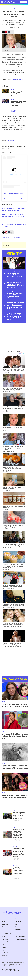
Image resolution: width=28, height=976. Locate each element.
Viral (14, 810)
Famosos (14, 8)
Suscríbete (23, 2)
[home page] (10, 2)
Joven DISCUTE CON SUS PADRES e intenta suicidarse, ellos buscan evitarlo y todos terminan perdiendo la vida (19, 833)
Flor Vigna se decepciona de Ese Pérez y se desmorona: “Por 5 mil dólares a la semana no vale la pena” (18, 871)
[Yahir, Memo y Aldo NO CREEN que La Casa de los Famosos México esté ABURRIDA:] (7, 853)
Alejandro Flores (16, 878)
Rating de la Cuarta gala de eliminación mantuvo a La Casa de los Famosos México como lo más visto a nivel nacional (15, 284)
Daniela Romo (16, 238)
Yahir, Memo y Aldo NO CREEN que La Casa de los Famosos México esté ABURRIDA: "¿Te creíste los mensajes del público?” (18, 852)
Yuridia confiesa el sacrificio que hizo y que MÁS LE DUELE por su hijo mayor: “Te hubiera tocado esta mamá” (15, 305)
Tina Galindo (6, 238)
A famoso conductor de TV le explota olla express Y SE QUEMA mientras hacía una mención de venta (19, 815)
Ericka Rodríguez (16, 821)
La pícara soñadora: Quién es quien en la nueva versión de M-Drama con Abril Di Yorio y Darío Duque (15, 274)
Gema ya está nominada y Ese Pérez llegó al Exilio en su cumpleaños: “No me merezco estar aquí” (18, 93)
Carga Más (14, 111)
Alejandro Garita (17, 27)
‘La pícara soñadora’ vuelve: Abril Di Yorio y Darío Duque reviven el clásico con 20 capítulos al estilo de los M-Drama (15, 316)
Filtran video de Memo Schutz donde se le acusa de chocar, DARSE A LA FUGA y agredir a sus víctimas (14, 295)
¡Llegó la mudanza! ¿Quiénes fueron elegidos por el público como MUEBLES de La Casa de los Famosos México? (18, 103)
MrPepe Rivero (15, 859)
